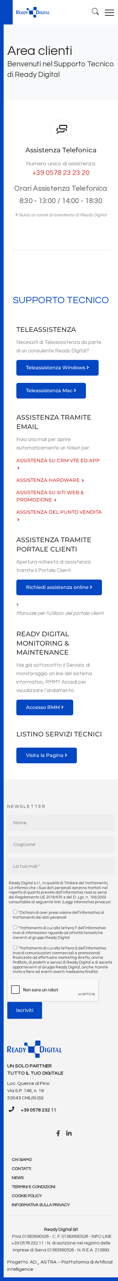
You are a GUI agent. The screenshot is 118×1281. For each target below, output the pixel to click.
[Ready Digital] (33, 12)
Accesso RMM (43, 707)
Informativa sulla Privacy (41, 1205)
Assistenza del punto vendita (59, 512)
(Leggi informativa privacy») (86, 902)
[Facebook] (58, 1133)
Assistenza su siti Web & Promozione (50, 496)
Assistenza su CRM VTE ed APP (58, 460)
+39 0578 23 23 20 (61, 172)
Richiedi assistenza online (58, 587)
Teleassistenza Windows (56, 367)
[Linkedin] (69, 1133)
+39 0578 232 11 (38, 1110)
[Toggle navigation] (109, 12)
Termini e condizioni (33, 1187)
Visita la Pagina (45, 755)
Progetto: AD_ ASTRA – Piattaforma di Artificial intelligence (60, 1266)
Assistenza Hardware (48, 480)
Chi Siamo (22, 1160)
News (18, 1178)
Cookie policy (27, 1196)
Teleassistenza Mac (50, 390)
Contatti (21, 1169)
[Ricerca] (95, 12)
